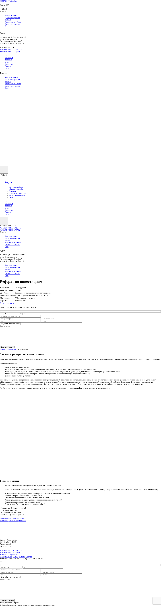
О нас (7, 62)
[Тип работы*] (11, 314)
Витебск (22, 557)
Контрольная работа (13, 22)
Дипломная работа (12, 18)
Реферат (8, 20)
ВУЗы (7, 68)
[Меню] (4, 170)
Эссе (6, 26)
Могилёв (8, 557)
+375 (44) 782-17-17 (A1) (10, 52)
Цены (7, 56)
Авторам (8, 60)
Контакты (9, 64)
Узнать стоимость (7, 303)
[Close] (1, 561)
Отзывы (8, 66)
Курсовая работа (11, 16)
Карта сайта (21, 521)
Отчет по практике (12, 24)
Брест (2, 557)
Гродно (29, 557)
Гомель (15, 557)
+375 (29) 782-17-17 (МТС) (10, 49)
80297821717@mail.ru (8, 1)
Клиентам (9, 58)
